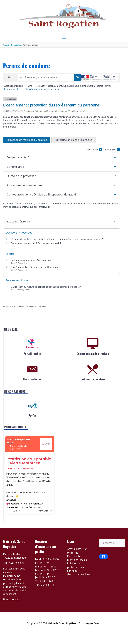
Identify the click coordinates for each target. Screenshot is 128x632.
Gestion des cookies (78, 574)
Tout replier (93, 149)
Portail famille (32, 354)
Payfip (32, 415)
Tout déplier (111, 149)
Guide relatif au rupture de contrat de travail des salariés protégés (44, 286)
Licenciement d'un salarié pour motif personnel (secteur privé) (79, 85)
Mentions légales (77, 560)
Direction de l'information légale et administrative (25, 306)
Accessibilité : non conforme (77, 550)
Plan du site (73, 556)
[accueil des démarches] (8, 76)
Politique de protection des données (75, 567)
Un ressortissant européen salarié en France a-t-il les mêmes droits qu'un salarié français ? (57, 239)
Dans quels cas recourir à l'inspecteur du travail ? (36, 243)
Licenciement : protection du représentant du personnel (32, 89)
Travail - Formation (36, 85)
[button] (61, 157)
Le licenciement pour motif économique (31, 260)
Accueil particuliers (14, 85)
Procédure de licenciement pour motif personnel (35, 267)
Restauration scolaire (93, 379)
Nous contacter (32, 379)
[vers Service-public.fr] (98, 78)
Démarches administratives (93, 354)
